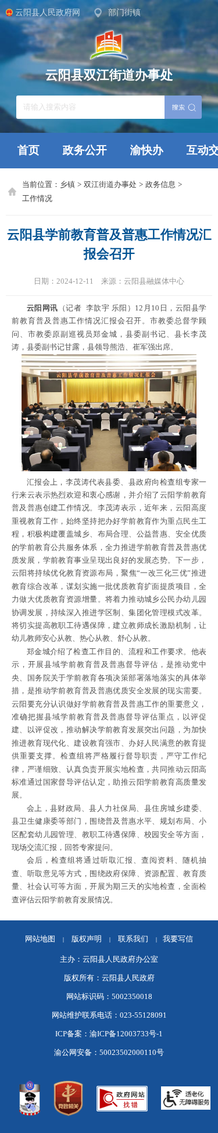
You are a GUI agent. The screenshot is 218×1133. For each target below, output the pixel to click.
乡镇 (67, 185)
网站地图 (40, 939)
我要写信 (178, 939)
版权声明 (87, 939)
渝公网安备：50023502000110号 (109, 1053)
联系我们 (137, 939)
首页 (28, 150)
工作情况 (37, 199)
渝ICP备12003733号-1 (126, 1034)
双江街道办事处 (110, 185)
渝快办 (146, 150)
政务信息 (160, 185)
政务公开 (85, 150)
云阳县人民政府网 (47, 12)
